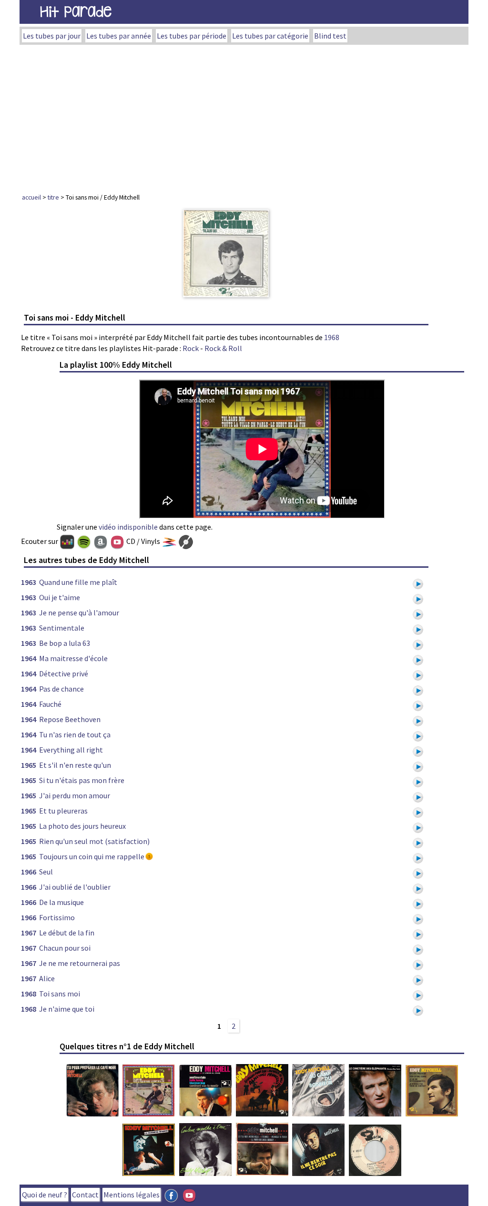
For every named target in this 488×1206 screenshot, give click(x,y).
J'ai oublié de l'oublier (75, 887)
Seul (46, 871)
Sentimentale (61, 628)
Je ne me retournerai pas (79, 963)
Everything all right (71, 749)
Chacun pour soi (65, 948)
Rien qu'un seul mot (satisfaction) (94, 841)
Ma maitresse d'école (73, 658)
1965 (28, 765)
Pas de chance (61, 688)
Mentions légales (131, 1194)
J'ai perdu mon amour (74, 795)
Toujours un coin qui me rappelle (91, 856)
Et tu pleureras (63, 810)
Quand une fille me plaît (78, 582)
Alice (47, 978)
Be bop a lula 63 (64, 643)
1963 (28, 582)
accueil (31, 197)
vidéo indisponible (128, 527)
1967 (28, 932)
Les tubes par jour (52, 35)
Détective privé (63, 673)
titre (53, 197)
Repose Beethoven (70, 719)
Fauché (50, 704)
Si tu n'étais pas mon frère (81, 780)
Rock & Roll (223, 348)
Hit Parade (76, 11)
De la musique (61, 902)
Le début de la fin (66, 932)
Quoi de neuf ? (44, 1194)
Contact (85, 1194)
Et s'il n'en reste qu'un (75, 765)
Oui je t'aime (59, 597)
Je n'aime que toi (66, 1009)
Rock (191, 348)
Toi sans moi (59, 993)
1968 (331, 337)
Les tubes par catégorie (270, 35)
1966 (28, 871)
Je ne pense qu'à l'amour (79, 612)
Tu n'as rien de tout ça (75, 734)
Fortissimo (57, 917)
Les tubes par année (118, 35)
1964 (28, 658)
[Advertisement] (244, 116)
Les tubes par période (191, 35)
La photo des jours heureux (82, 826)
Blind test (330, 35)
